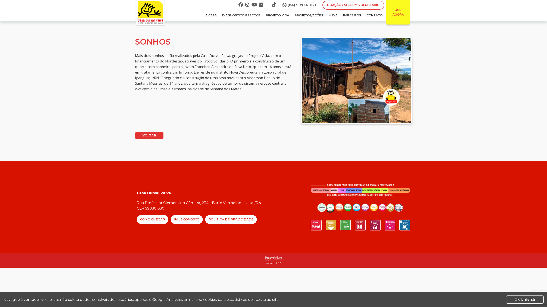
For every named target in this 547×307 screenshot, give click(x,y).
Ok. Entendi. (525, 299)
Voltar (149, 135)
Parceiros (352, 15)
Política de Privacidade (231, 219)
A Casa (211, 15)
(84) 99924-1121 (302, 5)
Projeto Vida (277, 15)
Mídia (333, 15)
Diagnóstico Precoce (241, 15)
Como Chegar (152, 219)
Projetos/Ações (309, 15)
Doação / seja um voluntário (353, 5)
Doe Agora (398, 12)
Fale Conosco (186, 219)
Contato (374, 15)
